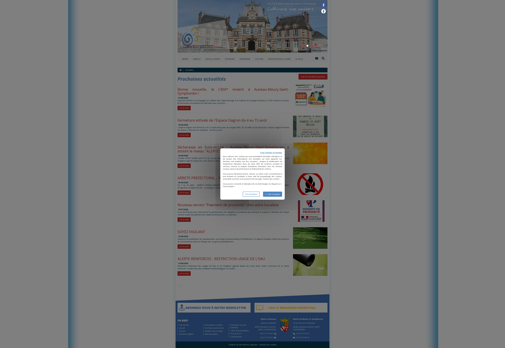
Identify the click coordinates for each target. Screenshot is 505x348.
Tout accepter (273, 194)
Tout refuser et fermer (271, 152)
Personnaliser (251, 194)
